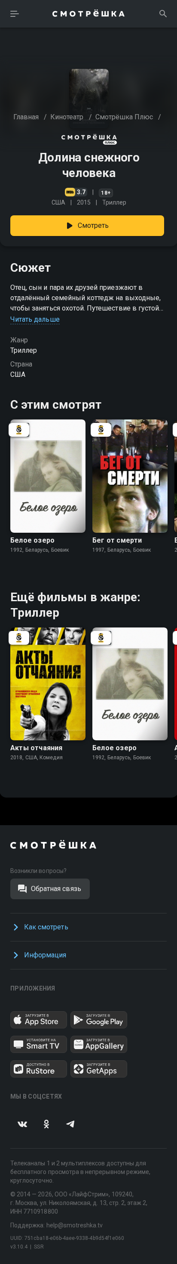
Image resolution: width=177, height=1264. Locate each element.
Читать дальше (35, 319)
